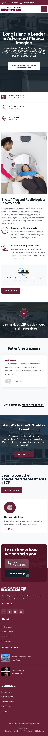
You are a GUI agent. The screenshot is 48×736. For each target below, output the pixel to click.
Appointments (7, 701)
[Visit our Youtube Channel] (15, 611)
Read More (11, 290)
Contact (5, 711)
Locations (8, 631)
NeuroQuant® (17, 673)
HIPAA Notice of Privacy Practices (18, 731)
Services (8, 627)
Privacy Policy (22, 728)
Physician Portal (8, 697)
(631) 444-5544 (12, 3)
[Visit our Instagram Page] (3, 611)
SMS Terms (39, 731)
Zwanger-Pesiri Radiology (27, 723)
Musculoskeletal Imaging (19, 517)
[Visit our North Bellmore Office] (5, 658)
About (7, 636)
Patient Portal (28, 3)
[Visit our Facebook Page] (9, 611)
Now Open (16, 660)
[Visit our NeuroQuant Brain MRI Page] (5, 671)
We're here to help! (33, 404)
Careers (8, 641)
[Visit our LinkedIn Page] (21, 611)
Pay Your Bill (6, 706)
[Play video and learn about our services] (24, 313)
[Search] (39, 9)
